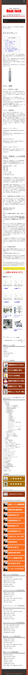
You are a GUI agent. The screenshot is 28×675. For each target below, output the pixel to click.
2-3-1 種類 (6, 40)
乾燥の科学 (9, 431)
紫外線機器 (6, 467)
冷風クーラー (7, 449)
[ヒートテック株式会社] (14, 12)
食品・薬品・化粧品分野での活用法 (11, 625)
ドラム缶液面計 (7, 461)
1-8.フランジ (11, 423)
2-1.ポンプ (10, 427)
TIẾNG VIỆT (6, 354)
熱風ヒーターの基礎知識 (12, 405)
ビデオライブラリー (8, 489)
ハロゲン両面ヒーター (9, 455)
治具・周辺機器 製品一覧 (11, 445)
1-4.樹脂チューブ (12, 418)
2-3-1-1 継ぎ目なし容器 (10, 41)
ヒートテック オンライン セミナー (12, 500)
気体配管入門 (10, 412)
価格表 (7, 438)
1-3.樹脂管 (10, 416)
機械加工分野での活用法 (9, 581)
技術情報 (17, 26)
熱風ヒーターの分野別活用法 (10, 574)
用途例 (7, 437)
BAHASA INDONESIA (8, 353)
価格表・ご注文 (7, 470)
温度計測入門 (10, 409)
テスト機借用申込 (9, 440)
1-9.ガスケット (11, 425)
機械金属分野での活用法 (9, 629)
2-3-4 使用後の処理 (9, 51)
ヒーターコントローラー (9, 448)
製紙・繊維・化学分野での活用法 (11, 627)
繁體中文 (6, 351)
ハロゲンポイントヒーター (10, 451)
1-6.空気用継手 (11, 420)
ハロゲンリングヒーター (9, 454)
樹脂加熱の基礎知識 (11, 408)
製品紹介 (7, 402)
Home (5, 26)
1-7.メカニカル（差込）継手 (14, 422)
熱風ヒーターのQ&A (11, 434)
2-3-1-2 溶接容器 (8, 42)
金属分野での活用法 (8, 660)
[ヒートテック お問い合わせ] (14, 16)
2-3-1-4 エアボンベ (9, 45)
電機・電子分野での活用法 (9, 582)
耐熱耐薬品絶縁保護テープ (10, 466)
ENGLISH (6, 348)
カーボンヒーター (8, 459)
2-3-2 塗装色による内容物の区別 (10, 48)
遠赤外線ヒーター (8, 458)
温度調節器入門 (10, 411)
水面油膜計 (6, 462)
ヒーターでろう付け (11, 433)
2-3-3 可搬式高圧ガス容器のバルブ (12, 49)
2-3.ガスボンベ (11, 430)
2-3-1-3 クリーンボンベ (10, 44)
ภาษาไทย (6, 356)
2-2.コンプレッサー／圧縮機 (12, 337)
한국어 (5, 349)
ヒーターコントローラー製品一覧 (13, 444)
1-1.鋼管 (10, 413)
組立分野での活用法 (8, 584)
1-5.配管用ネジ (11, 419)
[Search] (24, 1)
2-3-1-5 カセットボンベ (10, 47)
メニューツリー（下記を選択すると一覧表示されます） (13, 398)
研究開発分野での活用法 (9, 586)
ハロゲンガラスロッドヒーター (11, 456)
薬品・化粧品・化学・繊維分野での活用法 (13, 579)
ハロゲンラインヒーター (9, 452)
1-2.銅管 (10, 415)
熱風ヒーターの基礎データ (13, 407)
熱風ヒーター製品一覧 (10, 443)
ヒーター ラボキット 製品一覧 (12, 447)
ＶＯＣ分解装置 (7, 463)
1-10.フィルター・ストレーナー (15, 426)
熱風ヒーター (11, 26)
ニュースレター (7, 469)
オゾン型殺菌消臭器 (8, 465)
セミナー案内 (8, 441)
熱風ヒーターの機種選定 (12, 436)
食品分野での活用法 (8, 577)
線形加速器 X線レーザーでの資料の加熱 (13, 340)
